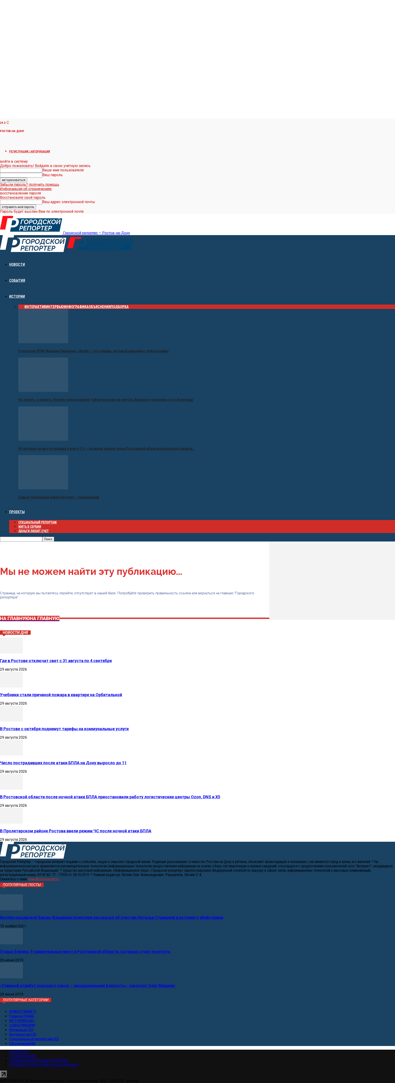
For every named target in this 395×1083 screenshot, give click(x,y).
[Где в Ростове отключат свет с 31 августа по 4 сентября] (11, 652)
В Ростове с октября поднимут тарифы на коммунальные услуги (64, 728)
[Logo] (33, 251)
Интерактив (35, 307)
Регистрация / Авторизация (29, 151)
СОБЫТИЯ (17, 280)
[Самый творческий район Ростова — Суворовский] (43, 488)
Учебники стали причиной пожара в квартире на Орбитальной (61, 694)
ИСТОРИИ (17, 296)
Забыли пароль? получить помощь (29, 184)
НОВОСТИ (17, 264)
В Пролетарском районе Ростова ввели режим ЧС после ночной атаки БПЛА (75, 830)
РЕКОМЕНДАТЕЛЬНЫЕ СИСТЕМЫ (38, 1060)
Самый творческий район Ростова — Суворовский (58, 497)
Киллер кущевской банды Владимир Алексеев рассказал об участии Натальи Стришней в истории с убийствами (111, 917)
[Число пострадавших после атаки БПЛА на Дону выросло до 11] (11, 754)
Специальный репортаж (37, 522)
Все (21, 307)
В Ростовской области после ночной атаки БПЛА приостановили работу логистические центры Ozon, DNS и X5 (110, 796)
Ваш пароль (52, 175)
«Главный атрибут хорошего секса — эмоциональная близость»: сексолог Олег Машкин (87, 985)
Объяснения (100, 307)
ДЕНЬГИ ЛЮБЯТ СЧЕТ (33, 531)
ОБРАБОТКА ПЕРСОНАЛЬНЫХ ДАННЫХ (44, 1065)
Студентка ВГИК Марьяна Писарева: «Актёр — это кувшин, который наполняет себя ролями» (93, 351)
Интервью (55, 307)
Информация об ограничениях (26, 189)
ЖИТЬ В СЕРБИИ (29, 526)
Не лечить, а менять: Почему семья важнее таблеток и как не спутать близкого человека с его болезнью (105, 400)
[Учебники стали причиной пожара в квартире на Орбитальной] (11, 686)
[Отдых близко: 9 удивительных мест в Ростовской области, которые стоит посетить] (11, 943)
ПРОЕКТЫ (17, 512)
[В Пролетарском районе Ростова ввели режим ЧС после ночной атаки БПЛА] (11, 822)
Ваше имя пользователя (63, 170)
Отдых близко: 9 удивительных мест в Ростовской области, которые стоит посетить (85, 951)
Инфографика (76, 307)
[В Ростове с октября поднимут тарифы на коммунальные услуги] (11, 720)
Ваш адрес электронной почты (68, 202)
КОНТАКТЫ (19, 1052)
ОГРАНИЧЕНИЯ (22, 1056)
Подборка (120, 307)
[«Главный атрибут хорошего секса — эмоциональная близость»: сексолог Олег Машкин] (11, 977)
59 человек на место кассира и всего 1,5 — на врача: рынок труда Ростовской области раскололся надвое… (106, 448)
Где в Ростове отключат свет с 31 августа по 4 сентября (56, 660)
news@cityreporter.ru (43, 879)
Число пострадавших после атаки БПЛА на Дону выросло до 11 (63, 762)
